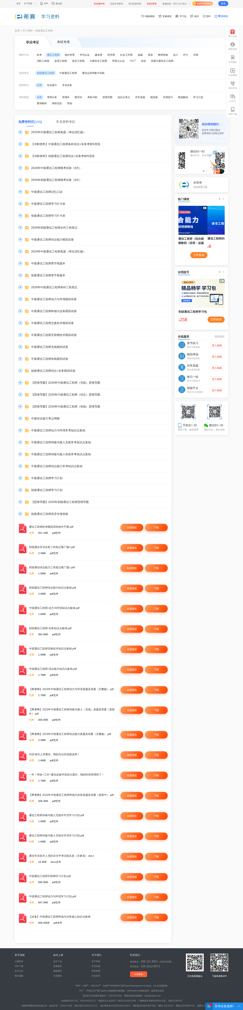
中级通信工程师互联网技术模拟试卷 (54, 334)
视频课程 (150, 16)
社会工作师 (126, 54)
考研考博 (63, 42)
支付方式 (19, 971)
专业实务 (67, 85)
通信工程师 (53, 54)
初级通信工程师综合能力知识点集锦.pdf (52, 587)
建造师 (98, 54)
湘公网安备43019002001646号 (115, 1005)
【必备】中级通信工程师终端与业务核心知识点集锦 (59, 916)
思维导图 (107, 97)
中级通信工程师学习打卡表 (48, 203)
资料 (208, 16)
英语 (150, 54)
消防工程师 (43, 60)
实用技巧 (168, 97)
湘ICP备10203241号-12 (86, 1005)
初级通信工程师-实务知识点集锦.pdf (50, 628)
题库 (196, 16)
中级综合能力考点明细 (45, 418)
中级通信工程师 (68, 73)
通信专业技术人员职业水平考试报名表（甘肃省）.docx (61, 855)
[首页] (25, 16)
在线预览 (132, 527)
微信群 (58, 3)
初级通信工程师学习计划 (46, 490)
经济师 (111, 54)
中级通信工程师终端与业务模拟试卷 (54, 311)
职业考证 (32, 42)
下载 (156, 527)
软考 (39, 54)
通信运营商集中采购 (93, 73)
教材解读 (183, 97)
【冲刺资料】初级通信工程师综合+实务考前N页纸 (63, 156)
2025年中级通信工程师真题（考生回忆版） (58, 132)
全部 (39, 85)
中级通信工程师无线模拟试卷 (49, 346)
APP (45, 3)
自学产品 (57, 961)
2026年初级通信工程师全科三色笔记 (54, 227)
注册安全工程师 (98, 60)
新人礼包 (232, 36)
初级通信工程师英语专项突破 (49, 513)
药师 (195, 54)
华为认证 (85, 54)
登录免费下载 (200, 187)
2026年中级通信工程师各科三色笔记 (54, 287)
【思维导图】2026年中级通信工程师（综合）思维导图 (65, 394)
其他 (69, 103)
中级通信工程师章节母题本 (48, 263)
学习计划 (198, 97)
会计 (175, 54)
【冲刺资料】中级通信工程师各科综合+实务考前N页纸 (65, 144)
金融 (140, 54)
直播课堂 (167, 16)
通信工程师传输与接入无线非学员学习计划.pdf (56, 815)
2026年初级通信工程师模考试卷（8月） (56, 179)
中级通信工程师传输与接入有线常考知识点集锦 (61, 454)
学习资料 (28, 30)
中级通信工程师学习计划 (46, 478)
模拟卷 (154, 97)
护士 (185, 54)
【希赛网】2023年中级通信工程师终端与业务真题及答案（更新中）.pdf (71, 794)
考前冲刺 (92, 97)
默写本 (78, 97)
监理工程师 (60, 60)
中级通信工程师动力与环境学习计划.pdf (52, 896)
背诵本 (66, 97)
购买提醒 (19, 976)
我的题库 (220, 336)
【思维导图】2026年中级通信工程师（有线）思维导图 (65, 406)
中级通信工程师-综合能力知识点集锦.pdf (53, 668)
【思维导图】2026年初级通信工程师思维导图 (60, 501)
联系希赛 (96, 971)
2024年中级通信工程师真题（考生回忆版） (58, 251)
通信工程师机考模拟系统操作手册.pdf (51, 526)
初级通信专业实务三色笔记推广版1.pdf (52, 547)
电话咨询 (232, 88)
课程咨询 (232, 49)
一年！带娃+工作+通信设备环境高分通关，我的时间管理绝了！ (66, 774)
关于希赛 (96, 961)
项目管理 (70, 54)
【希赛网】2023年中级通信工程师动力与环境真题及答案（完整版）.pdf (71, 689)
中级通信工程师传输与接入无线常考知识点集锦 (61, 442)
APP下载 (19, 966)
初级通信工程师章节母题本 (48, 275)
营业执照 (96, 976)
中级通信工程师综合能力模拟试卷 (52, 239)
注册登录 (19, 961)
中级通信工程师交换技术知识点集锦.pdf (52, 648)
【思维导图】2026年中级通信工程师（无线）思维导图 (65, 382)
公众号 (232, 101)
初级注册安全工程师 (162, 60)
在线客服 (138, 974)
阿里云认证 (118, 60)
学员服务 (232, 62)
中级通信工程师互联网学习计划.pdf (50, 876)
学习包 (182, 16)
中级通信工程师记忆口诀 (46, 191)
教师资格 (163, 54)
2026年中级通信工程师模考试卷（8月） (56, 167)
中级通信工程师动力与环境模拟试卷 (54, 299)
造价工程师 (78, 60)
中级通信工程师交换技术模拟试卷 (52, 323)
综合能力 (52, 85)
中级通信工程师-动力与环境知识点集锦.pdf (54, 607)
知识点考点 (124, 97)
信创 (143, 60)
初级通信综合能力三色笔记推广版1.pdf (52, 567)
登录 (223, 3)
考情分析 (52, 97)
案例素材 (42, 103)
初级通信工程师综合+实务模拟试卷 (53, 370)
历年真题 (140, 97)
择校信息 (57, 103)
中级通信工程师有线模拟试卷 (49, 358)
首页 (18, 3)
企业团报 (57, 976)
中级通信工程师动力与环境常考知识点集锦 (58, 430)
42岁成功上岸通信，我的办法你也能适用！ (54, 754)
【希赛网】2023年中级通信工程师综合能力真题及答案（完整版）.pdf (70, 733)
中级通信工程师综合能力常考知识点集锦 (56, 466)
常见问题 (96, 966)
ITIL (133, 60)
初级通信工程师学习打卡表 (48, 215)
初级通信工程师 (45, 73)
